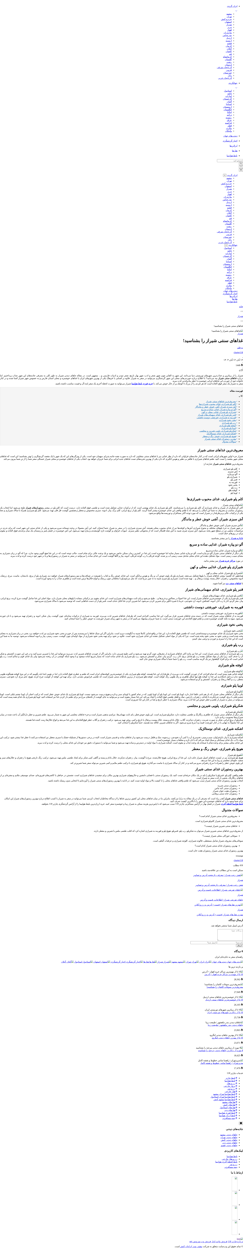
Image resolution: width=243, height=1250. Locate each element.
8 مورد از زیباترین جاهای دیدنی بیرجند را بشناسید (220, 1050)
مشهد (229, 14)
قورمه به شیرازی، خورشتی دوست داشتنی (216, 417)
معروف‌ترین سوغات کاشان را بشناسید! (225, 987)
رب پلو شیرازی (229, 423)
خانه (241, 306)
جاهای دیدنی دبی (229, 1143)
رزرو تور (233, 1164)
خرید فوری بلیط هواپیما (142, 383)
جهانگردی (232, 245)
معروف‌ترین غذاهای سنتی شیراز (221, 401)
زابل (230, 75)
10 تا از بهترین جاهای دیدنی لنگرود (227, 1038)
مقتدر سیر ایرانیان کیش (191, 1246)
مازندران (228, 32)
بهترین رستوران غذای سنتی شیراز (220, 439)
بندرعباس (227, 35)
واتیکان (228, 131)
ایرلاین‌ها (233, 296)
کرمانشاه (227, 57)
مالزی (229, 128)
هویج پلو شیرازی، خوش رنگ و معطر (219, 436)
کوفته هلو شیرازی (227, 425)
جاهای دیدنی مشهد (228, 1134)
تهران (229, 16)
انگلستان (228, 109)
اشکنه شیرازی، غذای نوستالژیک (221, 433)
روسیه (229, 117)
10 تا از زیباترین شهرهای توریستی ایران (225, 1012)
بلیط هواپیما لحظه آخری (232, 804)
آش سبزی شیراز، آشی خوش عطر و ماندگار (215, 407)
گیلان (229, 48)
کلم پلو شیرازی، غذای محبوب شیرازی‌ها (217, 404)
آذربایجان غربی (225, 78)
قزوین (229, 70)
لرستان (228, 65)
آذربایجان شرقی (224, 67)
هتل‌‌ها (234, 299)
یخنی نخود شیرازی (227, 420)
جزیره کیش (226, 19)
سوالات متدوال (229, 441)
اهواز (229, 30)
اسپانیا (229, 104)
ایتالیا (229, 112)
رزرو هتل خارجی (229, 1159)
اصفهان (228, 22)
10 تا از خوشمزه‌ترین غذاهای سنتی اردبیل (224, 1000)
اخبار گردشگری (230, 293)
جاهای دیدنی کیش (229, 1140)
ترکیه (229, 115)
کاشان (229, 51)
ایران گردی (232, 175)
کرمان (229, 46)
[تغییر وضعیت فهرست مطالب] (241, 396)
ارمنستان (227, 107)
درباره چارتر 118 (235, 1241)
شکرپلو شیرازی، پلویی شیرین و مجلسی (217, 431)
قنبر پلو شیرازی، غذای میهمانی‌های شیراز (217, 415)
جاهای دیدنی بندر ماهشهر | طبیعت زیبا (225, 1025)
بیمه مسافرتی (230, 1167)
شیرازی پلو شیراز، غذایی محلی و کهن (218, 412)
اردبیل (229, 38)
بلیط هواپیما (232, 301)
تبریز (229, 27)
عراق (229, 120)
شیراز (229, 24)
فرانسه (228, 123)
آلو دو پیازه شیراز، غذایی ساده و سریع (218, 409)
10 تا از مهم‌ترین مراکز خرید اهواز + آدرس (223, 974)
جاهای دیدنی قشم (229, 1145)
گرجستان (227, 99)
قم (230, 54)
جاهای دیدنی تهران (228, 1137)
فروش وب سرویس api (200, 1241)
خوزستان (227, 73)
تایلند (229, 93)
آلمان (229, 101)
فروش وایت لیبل (219, 1241)
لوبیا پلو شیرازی (228, 428)
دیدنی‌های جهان (230, 291)
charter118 (238, 860)
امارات (228, 96)
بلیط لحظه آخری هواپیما (226, 1162)
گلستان (228, 59)
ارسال (239, 946)
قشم (229, 43)
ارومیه (229, 40)
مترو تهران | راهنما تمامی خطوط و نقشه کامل (221, 1063)
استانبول (228, 91)
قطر (230, 125)
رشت (229, 62)
